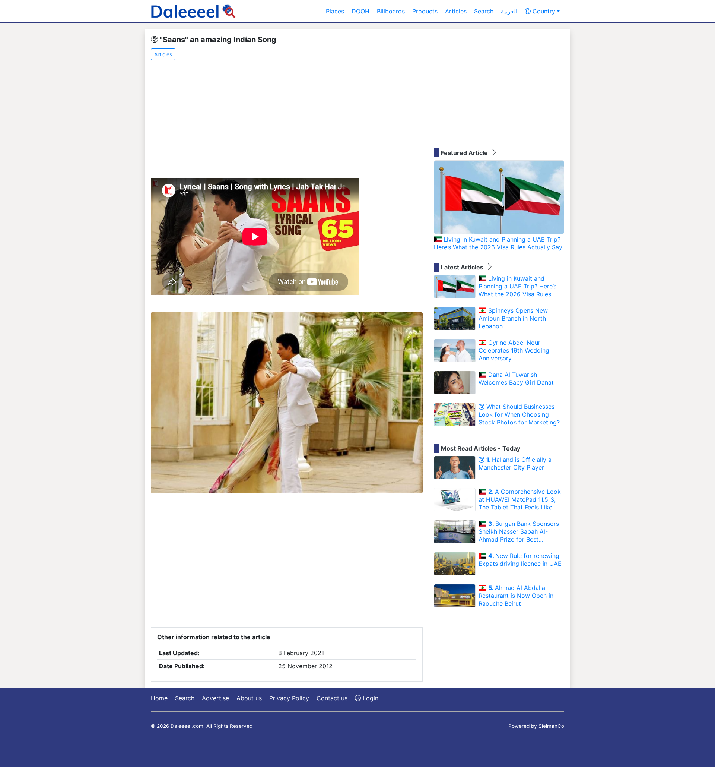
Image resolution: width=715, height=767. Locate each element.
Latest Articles (463, 267)
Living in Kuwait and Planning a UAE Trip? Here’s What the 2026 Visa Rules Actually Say (498, 243)
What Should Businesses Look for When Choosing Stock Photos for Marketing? (519, 414)
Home (159, 698)
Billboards (391, 11)
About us (249, 698)
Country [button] (543, 11)
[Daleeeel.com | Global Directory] (193, 11)
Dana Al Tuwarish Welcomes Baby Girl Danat (516, 378)
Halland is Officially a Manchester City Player (515, 463)
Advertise (215, 698)
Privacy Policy (289, 698)
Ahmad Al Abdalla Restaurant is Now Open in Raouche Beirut (516, 595)
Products (425, 11)
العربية (509, 11)
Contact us (332, 698)
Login (369, 698)
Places (335, 11)
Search (483, 11)
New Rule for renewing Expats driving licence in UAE (520, 559)
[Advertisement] (287, 119)
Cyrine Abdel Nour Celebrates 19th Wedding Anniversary (514, 350)
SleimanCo (551, 726)
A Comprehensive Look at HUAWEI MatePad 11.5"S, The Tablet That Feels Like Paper (520, 499)
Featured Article (465, 153)
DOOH (360, 11)
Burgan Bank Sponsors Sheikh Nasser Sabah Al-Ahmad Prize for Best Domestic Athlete (519, 531)
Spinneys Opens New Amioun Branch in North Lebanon (513, 318)
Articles (456, 11)
